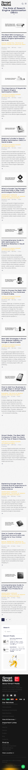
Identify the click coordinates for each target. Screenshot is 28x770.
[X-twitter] (7, 695)
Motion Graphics (16, 638)
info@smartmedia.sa (7, 747)
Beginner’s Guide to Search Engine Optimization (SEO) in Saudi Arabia (13, 140)
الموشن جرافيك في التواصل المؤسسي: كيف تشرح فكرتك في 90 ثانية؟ (16, 643)
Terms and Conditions (20, 765)
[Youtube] (11, 695)
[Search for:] (14, 631)
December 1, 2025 (5, 496)
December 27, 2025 (5, 47)
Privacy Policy (9, 765)
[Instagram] (3, 695)
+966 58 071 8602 (6, 749)
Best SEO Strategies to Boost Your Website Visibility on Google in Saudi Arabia (13, 340)
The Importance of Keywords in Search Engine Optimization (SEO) (13, 90)
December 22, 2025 (5, 97)
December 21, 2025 (5, 199)
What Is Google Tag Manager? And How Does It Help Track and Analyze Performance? (13, 190)
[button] (26, 3)
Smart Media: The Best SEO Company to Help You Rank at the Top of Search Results (13, 437)
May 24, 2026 (13, 639)
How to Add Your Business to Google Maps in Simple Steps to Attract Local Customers (13, 388)
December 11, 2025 (5, 251)
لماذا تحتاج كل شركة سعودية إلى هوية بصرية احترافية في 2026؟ (17, 650)
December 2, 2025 (5, 396)
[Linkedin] (14, 695)
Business (4, 393)
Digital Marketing (7, 43)
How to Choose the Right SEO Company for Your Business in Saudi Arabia (13, 292)
